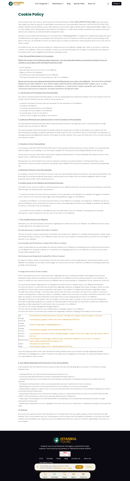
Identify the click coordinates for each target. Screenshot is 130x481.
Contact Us (76, 458)
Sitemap (50, 458)
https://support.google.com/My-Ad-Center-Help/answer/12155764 (54, 319)
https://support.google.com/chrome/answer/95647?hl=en (51, 330)
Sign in (117, 3)
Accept (79, 467)
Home (58, 458)
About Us (91, 4)
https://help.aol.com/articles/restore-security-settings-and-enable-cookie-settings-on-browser (65, 316)
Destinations (57, 4)
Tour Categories (41, 4)
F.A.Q (41, 458)
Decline (89, 467)
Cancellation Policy (46, 462)
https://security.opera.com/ (39, 344)
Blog (68, 4)
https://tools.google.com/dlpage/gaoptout (45, 325)
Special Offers (79, 4)
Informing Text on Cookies (63, 468)
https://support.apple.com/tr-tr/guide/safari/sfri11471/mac (51, 346)
